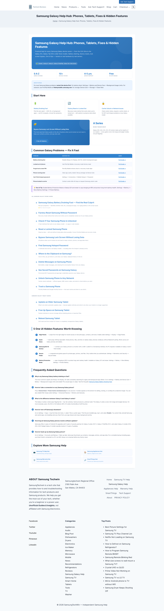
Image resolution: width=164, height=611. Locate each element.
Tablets (68, 584)
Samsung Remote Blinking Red (118, 557)
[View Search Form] (133, 7)
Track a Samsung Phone (49, 286)
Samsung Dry (111, 588)
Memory (68, 550)
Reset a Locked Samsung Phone (52, 229)
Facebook (33, 521)
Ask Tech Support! (96, 7)
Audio (67, 530)
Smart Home (70, 581)
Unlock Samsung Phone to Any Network (56, 278)
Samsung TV (70, 577)
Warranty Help (126, 489)
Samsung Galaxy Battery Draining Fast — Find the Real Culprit (66, 202)
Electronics (70, 544)
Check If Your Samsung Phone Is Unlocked (57, 221)
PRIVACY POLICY (122, 497)
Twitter (32, 527)
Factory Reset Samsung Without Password (57, 213)
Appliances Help (111, 489)
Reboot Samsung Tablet (49, 318)
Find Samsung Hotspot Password (53, 245)
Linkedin (32, 545)
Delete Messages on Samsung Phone (55, 262)
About (109, 497)
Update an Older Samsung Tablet (53, 302)
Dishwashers (71, 537)
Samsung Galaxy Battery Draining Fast (100, 381)
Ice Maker (69, 547)
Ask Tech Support (127, 2)
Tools (83, 7)
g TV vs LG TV (118, 577)
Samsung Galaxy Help (118, 484)
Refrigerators (71, 567)
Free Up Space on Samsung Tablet (53, 310)
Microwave (70, 554)
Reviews (69, 571)
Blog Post (69, 534)
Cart (115, 7)
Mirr (107, 581)
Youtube (32, 533)
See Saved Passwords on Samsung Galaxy (57, 270)
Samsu (108, 577)
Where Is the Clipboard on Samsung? (55, 254)
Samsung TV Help (122, 480)
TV (66, 591)
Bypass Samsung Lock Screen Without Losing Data (61, 237)
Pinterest (33, 539)
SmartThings (111, 493)
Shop (109, 7)
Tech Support (125, 493)
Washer (68, 594)
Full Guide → (122, 160)
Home (56, 7)
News (64, 7)
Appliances (70, 527)
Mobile (68, 557)
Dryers (68, 540)
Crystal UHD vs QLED (114, 567)
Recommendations (73, 564)
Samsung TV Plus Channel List (118, 534)
